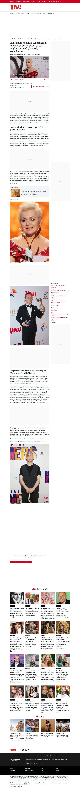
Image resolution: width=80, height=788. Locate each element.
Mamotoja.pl (27, 768)
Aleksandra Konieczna (26, 561)
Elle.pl (57, 768)
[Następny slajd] (69, 726)
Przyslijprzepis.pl (43, 772)
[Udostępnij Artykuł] (47, 86)
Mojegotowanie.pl (29, 770)
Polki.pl (41, 768)
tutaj (21, 786)
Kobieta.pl (42, 770)
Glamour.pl (12, 770)
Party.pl (11, 768)
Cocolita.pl (12, 772)
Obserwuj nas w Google (39, 86)
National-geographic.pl (30, 772)
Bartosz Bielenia (15, 561)
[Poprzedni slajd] (11, 726)
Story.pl (57, 772)
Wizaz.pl (57, 770)
